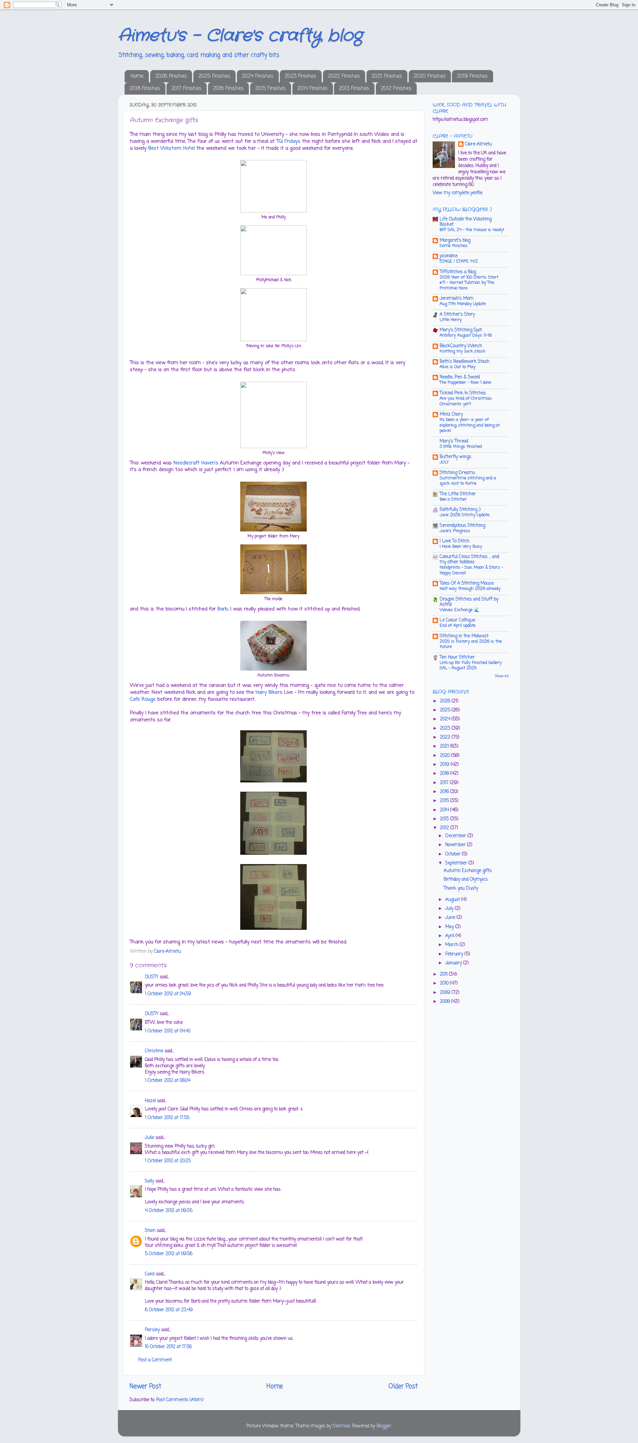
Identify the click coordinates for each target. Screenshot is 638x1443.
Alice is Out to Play (458, 367)
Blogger (383, 1426)
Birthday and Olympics (466, 879)
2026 (446, 701)
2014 (445, 810)
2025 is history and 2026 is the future (471, 644)
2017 (445, 782)
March (452, 944)
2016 (445, 791)
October (453, 854)
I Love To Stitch (455, 541)
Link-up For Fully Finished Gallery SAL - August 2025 (471, 666)
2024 (446, 719)
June (451, 917)
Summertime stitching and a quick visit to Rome (468, 481)
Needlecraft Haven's (195, 463)
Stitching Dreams (457, 472)
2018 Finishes (145, 88)
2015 (445, 800)
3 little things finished (461, 446)
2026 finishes (171, 76)
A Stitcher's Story (457, 314)
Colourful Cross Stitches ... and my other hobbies (469, 559)
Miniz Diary (451, 414)
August (453, 899)
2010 (445, 983)
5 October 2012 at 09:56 (168, 1253)
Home (137, 76)
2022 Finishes (344, 76)
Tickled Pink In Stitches (463, 393)
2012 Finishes (396, 88)
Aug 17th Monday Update (463, 304)
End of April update (458, 625)
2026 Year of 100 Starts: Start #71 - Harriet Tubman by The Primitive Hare (469, 282)
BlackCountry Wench (461, 346)
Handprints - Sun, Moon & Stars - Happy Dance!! (471, 570)
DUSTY (152, 977)
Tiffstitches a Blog (458, 272)
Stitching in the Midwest (464, 636)
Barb (222, 609)
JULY (444, 462)
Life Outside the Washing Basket (465, 222)
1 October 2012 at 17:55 (167, 1117)
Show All (502, 676)
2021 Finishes (387, 76)
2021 (445, 746)
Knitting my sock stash (462, 351)
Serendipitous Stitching (462, 525)
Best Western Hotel (171, 148)
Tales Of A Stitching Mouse (467, 583)
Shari (150, 1230)
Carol (150, 1274)
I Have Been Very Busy (461, 546)
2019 (445, 764)
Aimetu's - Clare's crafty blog (240, 36)
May (450, 926)
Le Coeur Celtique (457, 620)
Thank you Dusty (461, 888)
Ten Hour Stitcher (457, 657)
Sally (149, 1181)
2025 (446, 710)
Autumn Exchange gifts (468, 870)
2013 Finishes (354, 88)
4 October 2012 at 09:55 (168, 1210)
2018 (445, 773)
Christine (154, 1051)
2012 (445, 828)
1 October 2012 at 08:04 (167, 1080)
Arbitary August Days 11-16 (466, 335)
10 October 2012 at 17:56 (168, 1346)
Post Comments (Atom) (179, 1400)
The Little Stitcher (458, 494)
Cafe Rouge (143, 699)
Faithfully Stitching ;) (460, 509)
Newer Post (145, 1386)
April (450, 935)
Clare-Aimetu (478, 144)
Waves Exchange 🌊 (459, 610)
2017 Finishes (186, 88)
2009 (446, 992)
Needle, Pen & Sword (460, 377)
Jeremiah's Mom (457, 298)
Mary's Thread (454, 441)
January (454, 963)
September (457, 863)
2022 (446, 737)
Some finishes (454, 246)
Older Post (403, 1386)
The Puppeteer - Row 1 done (465, 382)
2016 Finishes (228, 88)
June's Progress (455, 531)
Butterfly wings (455, 456)
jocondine (449, 256)
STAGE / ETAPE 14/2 (459, 261)
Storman (341, 1426)
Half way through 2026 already (470, 589)
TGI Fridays (288, 141)
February (455, 954)
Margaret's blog (455, 240)
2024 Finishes (257, 76)
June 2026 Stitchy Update (464, 515)
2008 (445, 1001)
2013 (445, 819)
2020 (445, 755)
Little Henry (451, 320)
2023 (446, 728)
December (456, 836)
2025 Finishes (214, 76)
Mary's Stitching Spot (461, 330)
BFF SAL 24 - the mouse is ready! (472, 230)
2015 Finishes (270, 88)
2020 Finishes (430, 76)
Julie (149, 1137)
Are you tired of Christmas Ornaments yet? (466, 401)
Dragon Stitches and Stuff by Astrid (469, 602)
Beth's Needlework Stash (464, 361)
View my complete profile (457, 193)
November (456, 845)
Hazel (150, 1100)
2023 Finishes (300, 76)
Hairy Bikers (269, 692)
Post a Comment (155, 1360)
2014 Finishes (312, 88)
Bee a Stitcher (453, 499)
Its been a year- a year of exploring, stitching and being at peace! (470, 425)
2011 (444, 974)
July (450, 908)
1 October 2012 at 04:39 (168, 994)
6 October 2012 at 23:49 (169, 1310)
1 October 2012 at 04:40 (167, 1031)
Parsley (152, 1329)
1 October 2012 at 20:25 (168, 1161)
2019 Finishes (472, 76)
